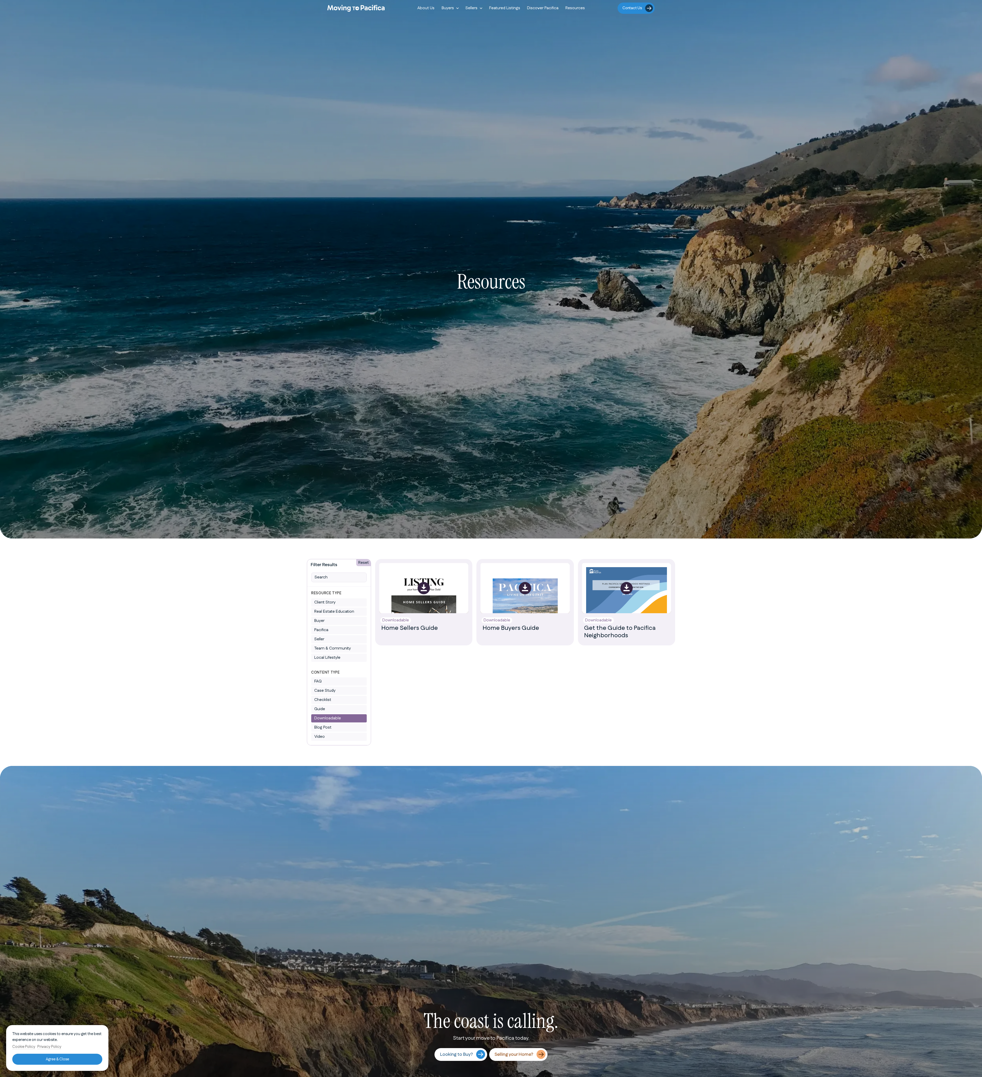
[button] (450, 8)
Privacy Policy (49, 1046)
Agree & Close (57, 1059)
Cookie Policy (23, 1046)
